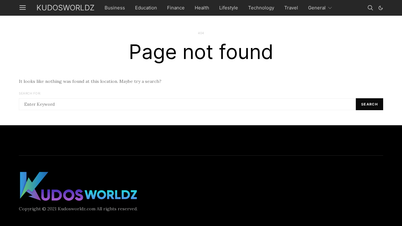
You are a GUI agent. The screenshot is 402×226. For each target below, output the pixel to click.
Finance (176, 8)
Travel (291, 8)
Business (115, 8)
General (317, 8)
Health (202, 8)
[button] (380, 7)
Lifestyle (228, 8)
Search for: (30, 93)
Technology (261, 8)
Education (146, 8)
